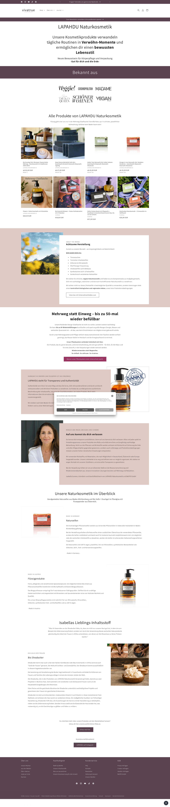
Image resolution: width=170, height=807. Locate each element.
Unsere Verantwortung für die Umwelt (65, 774)
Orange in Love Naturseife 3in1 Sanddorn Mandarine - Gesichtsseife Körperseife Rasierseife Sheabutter (131, 164)
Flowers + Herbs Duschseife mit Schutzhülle (35, 211)
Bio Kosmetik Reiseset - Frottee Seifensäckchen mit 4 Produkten (68, 212)
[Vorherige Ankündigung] (60, 2)
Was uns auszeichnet (59, 771)
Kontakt (88, 768)
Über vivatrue (25, 771)
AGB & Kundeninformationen (76, 796)
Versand (101, 796)
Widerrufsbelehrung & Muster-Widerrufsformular (54, 796)
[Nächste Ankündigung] (110, 2)
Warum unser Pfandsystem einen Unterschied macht (85, 359)
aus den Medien (26, 768)
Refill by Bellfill (58, 766)
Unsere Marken (26, 766)
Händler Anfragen (123, 771)
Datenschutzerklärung (91, 796)
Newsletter (88, 771)
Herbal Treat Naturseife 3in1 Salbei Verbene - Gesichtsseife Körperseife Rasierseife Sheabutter (100, 164)
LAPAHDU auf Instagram (85, 745)
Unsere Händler (90, 777)
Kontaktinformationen (118, 796)
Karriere (23, 777)
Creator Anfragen (123, 768)
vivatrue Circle (25, 774)
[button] (42, 10)
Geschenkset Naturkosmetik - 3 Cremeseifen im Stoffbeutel (133, 212)
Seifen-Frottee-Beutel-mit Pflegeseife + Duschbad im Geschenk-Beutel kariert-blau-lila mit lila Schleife (100, 213)
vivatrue (27, 796)
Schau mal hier (85, 730)
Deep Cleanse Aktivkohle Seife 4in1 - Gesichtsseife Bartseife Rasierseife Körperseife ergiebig (68, 164)
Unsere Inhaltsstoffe (59, 768)
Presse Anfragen (123, 766)
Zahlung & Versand (91, 774)
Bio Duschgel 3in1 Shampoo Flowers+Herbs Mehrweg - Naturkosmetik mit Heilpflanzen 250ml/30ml (35, 164)
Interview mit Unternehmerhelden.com (82, 295)
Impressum (108, 796)
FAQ (86, 766)
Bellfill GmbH (122, 774)
